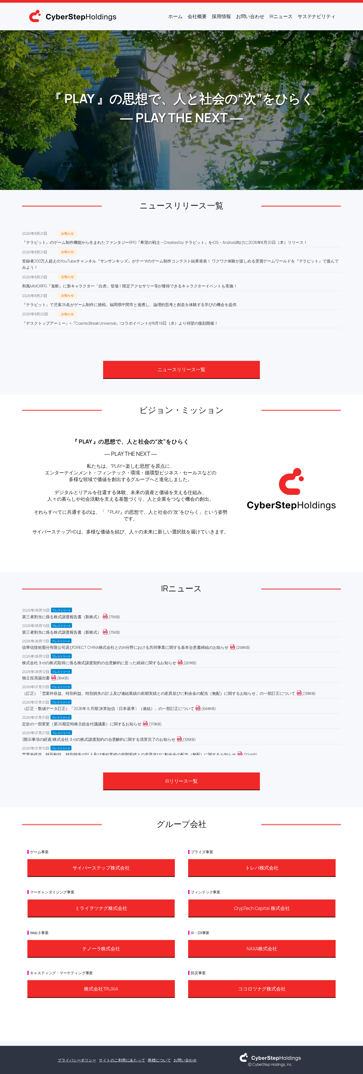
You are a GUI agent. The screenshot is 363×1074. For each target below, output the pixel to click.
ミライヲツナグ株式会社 (101, 908)
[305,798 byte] (235, 647)
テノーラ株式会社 (101, 948)
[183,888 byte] (148, 723)
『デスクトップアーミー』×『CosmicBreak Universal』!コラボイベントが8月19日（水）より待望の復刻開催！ (120, 323)
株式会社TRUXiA (101, 988)
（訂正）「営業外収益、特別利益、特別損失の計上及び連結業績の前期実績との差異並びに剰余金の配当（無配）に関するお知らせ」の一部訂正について (158, 693)
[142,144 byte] (302, 693)
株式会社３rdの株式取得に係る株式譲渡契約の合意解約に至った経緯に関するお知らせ (99, 663)
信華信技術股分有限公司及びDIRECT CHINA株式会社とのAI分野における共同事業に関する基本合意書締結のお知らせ (125, 647)
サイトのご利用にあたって (122, 1060)
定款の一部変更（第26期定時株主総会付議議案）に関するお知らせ (81, 724)
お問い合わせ (185, 1060)
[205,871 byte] (183, 662)
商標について (159, 1060)
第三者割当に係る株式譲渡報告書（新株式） (61, 617)
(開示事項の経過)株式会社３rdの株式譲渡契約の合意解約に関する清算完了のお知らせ (98, 739)
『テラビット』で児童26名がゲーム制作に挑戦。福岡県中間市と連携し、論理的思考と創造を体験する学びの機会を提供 (129, 304)
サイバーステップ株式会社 (101, 867)
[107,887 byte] (182, 739)
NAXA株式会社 (262, 948)
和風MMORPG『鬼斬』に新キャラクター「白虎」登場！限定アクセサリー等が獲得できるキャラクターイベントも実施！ (129, 286)
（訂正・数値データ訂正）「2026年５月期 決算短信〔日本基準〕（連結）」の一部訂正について (108, 708)
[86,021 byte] (56, 677)
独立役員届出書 (36, 678)
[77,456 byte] (108, 616)
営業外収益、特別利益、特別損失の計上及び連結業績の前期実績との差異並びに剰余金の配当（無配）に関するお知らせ (129, 754)
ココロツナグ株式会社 (262, 988)
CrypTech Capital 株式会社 (262, 908)
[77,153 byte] (108, 632)
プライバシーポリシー (77, 1060)
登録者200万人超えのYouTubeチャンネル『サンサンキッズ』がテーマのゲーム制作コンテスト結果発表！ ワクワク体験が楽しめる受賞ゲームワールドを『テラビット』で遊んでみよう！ (180, 264)
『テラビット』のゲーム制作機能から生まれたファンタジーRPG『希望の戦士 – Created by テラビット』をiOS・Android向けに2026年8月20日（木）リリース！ (164, 242)
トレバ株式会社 (261, 867)
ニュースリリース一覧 (181, 369)
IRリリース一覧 (181, 781)
